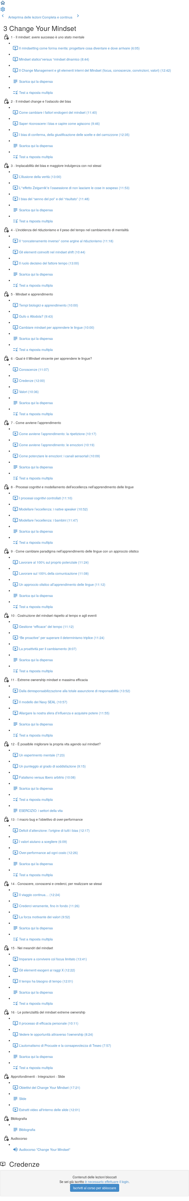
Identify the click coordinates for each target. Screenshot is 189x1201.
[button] (3, 4)
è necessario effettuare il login (107, 1181)
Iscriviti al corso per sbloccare (94, 1188)
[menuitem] (3, 10)
